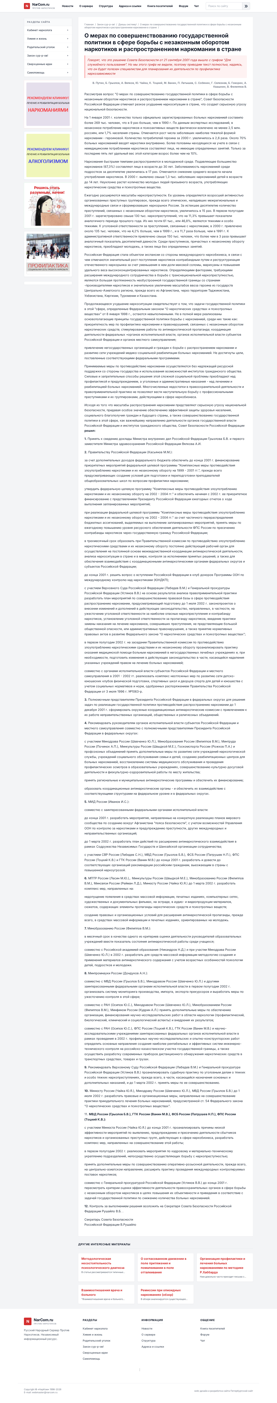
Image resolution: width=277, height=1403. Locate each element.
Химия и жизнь (92, 1334)
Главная (89, 24)
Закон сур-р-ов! (106, 24)
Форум (183, 6)
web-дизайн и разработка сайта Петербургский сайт (223, 1390)
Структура (106, 6)
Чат (196, 6)
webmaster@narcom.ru (44, 1392)
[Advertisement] (43, 308)
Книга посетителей (160, 6)
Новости (67, 6)
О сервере (86, 6)
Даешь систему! (127, 24)
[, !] (48, 205)
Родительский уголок (96, 1340)
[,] (48, 254)
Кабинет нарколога (95, 1328)
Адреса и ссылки (130, 6)
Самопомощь (91, 1358)
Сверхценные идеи (95, 1352)
